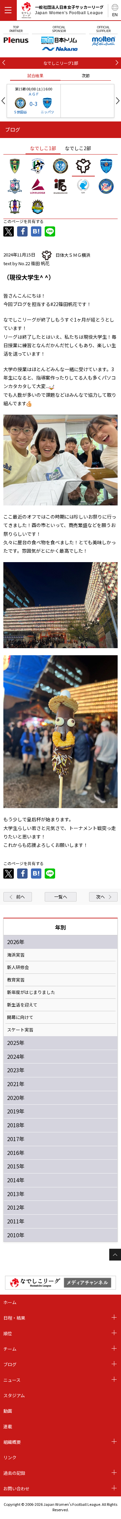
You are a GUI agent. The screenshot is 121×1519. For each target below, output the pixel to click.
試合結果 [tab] (35, 75)
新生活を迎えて (22, 1004)
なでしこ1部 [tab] (43, 148)
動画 (7, 1411)
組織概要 (12, 1442)
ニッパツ (47, 111)
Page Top (115, 1255)
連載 (7, 1426)
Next (118, 100)
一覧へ (60, 896)
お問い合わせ (16, 1488)
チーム (9, 1349)
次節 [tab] (86, 75)
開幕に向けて (20, 1017)
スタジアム (14, 1395)
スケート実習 (20, 1029)
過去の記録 (14, 1473)
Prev (3, 100)
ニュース (12, 1380)
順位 (7, 1333)
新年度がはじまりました (31, 992)
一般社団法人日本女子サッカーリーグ (69, 9)
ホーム (9, 1302)
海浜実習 (16, 955)
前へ (20, 896)
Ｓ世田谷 (20, 111)
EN (115, 14)
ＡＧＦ (33, 93)
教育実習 (16, 980)
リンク (9, 1457)
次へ (100, 896)
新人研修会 (18, 967)
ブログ (9, 1364)
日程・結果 (14, 1318)
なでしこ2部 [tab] (78, 148)
